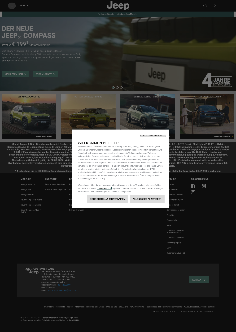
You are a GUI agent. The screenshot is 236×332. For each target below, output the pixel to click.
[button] (153, 136)
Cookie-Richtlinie (104, 188)
